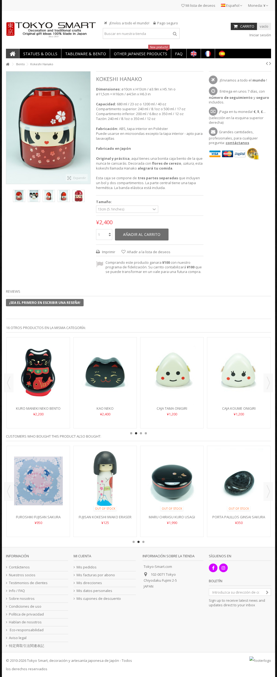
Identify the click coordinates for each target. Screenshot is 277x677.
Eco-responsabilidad (26, 630)
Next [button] (268, 382)
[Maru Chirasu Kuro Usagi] (38, 480)
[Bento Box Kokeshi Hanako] (19, 196)
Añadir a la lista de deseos (148, 251)
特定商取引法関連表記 (26, 645)
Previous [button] (9, 382)
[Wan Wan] (105, 364)
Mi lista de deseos (200, 5)
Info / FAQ (17, 590)
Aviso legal (18, 638)
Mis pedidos (87, 567)
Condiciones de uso (25, 606)
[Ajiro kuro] (38, 364)
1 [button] (131, 433)
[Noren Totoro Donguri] (172, 472)
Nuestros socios (22, 575)
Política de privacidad (26, 614)
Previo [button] (9, 127)
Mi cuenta (82, 556)
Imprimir (108, 251)
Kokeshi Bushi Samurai (171, 392)
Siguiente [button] (88, 127)
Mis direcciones (89, 583)
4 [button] (146, 433)
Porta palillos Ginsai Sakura (105, 517)
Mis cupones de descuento (99, 598)
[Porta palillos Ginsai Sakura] (105, 480)
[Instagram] (223, 568)
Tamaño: (104, 202)
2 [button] (136, 433)
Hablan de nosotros (25, 622)
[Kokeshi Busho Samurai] (239, 364)
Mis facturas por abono (96, 575)
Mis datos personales (94, 590)
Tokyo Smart (37, 660)
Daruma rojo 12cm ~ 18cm (239, 500)
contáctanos (237, 142)
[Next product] (270, 63)
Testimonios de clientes (28, 583)
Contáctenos (19, 567)
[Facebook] (213, 568)
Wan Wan (105, 392)
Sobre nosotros (22, 598)
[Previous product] (267, 63)
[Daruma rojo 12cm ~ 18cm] (239, 472)
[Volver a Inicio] (7, 64)
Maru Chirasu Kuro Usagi (38, 517)
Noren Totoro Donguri (171, 500)
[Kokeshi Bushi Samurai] (172, 364)
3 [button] (141, 433)
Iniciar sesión (260, 34)
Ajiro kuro (38, 392)
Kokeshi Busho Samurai (238, 392)
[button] (40, 53)
